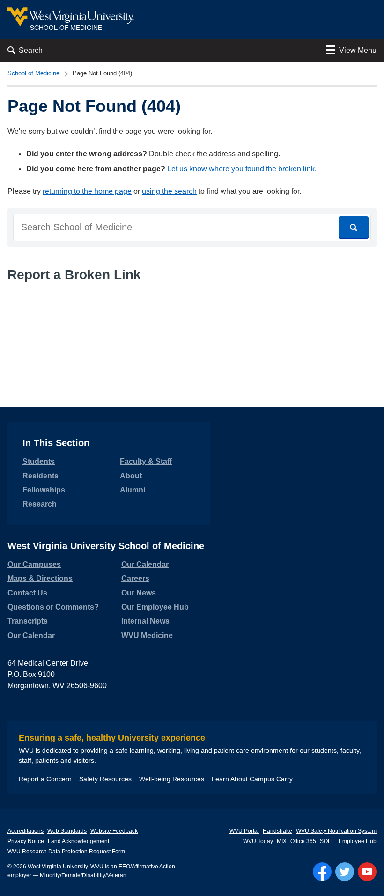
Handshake (277, 831)
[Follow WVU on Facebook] (322, 871)
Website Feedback (114, 831)
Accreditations (25, 831)
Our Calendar (31, 635)
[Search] (354, 227)
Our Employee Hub (155, 607)
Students (38, 461)
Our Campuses (34, 564)
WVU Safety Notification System (336, 831)
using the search (169, 191)
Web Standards (67, 831)
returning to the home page (87, 191)
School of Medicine (33, 73)
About (131, 476)
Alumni (132, 490)
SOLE (327, 841)
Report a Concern (45, 779)
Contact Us (27, 593)
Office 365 (303, 841)
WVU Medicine (147, 635)
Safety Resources (105, 779)
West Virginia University (58, 866)
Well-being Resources (171, 779)
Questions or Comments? (53, 607)
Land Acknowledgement (78, 841)
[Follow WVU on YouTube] (367, 871)
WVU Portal (244, 831)
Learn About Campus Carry (252, 779)
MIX (282, 841)
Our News (138, 593)
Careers (135, 578)
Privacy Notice (25, 841)
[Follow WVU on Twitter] (344, 871)
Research (39, 504)
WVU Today (258, 841)
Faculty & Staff (146, 461)
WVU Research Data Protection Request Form (66, 851)
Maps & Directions (40, 578)
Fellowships (43, 490)
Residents (40, 476)
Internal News (145, 621)
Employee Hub (358, 841)
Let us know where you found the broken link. (242, 169)
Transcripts (27, 621)
